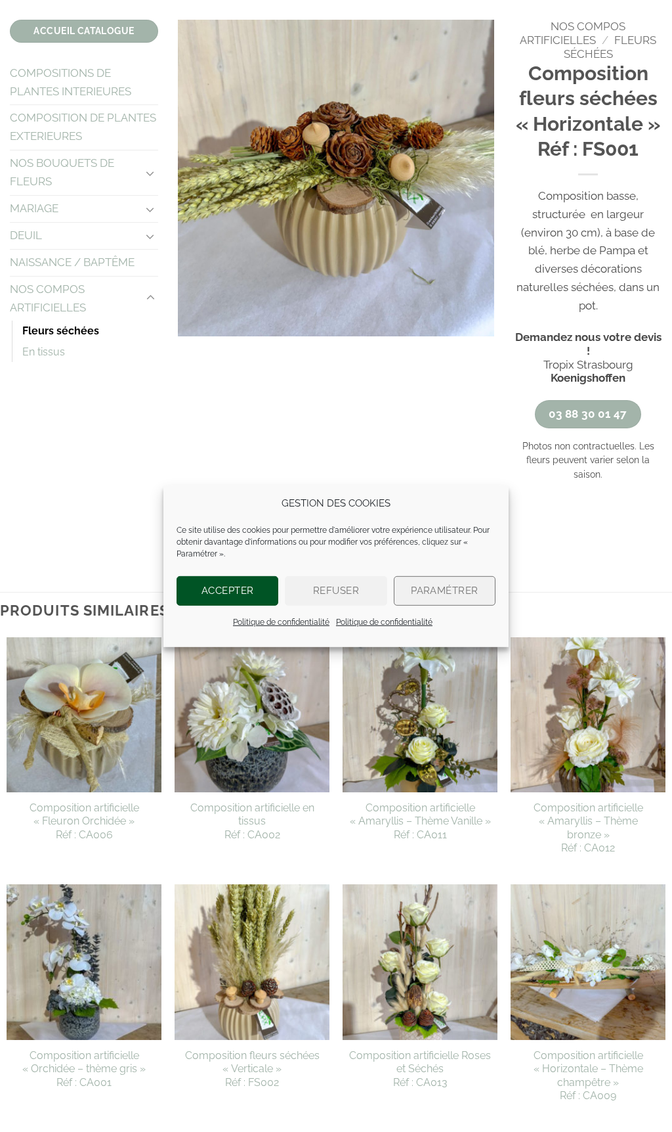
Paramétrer (444, 591)
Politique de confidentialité (281, 621)
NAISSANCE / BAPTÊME (72, 262)
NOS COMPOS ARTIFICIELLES (48, 298)
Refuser (336, 591)
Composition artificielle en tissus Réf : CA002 (252, 821)
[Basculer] (150, 172)
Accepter (227, 591)
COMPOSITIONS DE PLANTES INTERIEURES (70, 82)
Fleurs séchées (60, 331)
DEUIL (26, 235)
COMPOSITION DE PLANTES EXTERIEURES (83, 127)
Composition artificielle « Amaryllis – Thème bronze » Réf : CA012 (588, 828)
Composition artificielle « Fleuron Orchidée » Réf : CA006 (84, 821)
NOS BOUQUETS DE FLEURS (62, 172)
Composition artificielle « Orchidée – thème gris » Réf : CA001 (84, 1069)
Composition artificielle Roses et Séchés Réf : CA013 (420, 1069)
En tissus (43, 352)
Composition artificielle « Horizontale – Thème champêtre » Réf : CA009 (588, 1075)
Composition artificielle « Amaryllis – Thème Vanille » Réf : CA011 (420, 821)
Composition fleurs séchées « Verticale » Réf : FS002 (252, 1069)
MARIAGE (34, 208)
